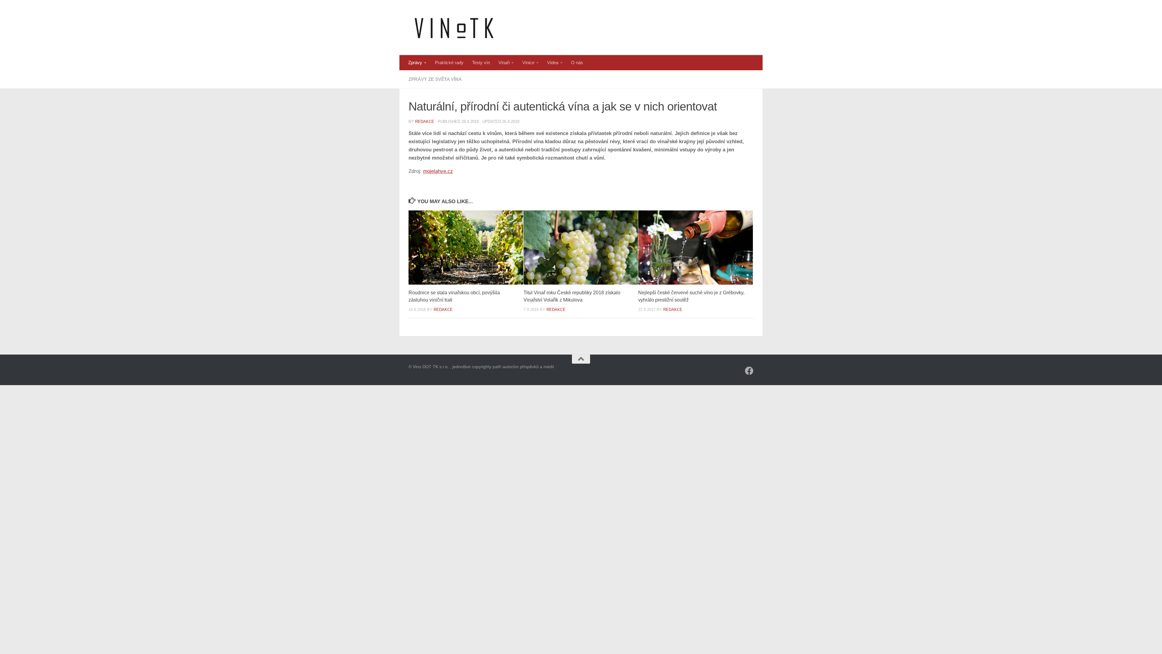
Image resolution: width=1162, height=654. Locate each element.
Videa (552, 62)
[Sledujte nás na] (749, 371)
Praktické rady (449, 62)
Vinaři (504, 62)
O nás (577, 62)
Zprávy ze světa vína (435, 79)
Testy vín (481, 62)
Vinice (528, 62)
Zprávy (415, 62)
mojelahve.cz (438, 171)
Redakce (424, 121)
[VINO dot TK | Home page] (454, 27)
